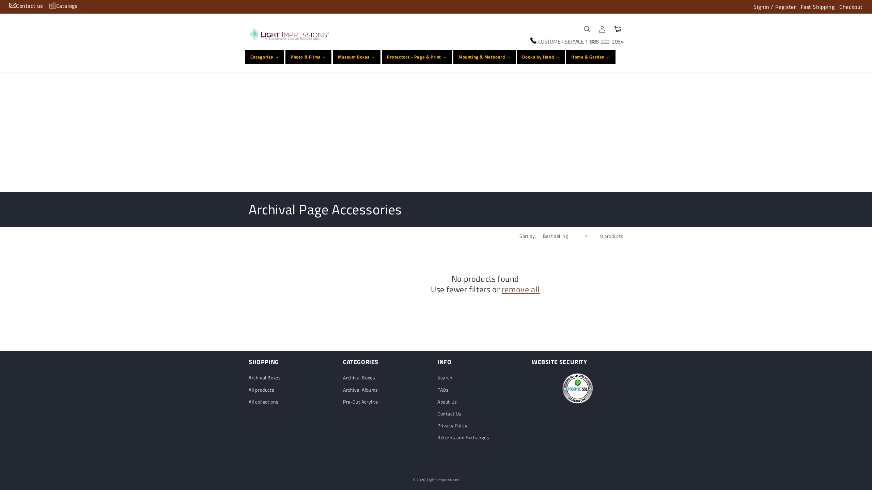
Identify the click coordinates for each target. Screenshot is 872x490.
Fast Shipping (818, 7)
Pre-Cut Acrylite (360, 401)
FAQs (443, 389)
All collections (264, 401)
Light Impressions (443, 480)
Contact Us (449, 413)
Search (445, 377)
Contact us (29, 6)
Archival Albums (360, 389)
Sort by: (527, 236)
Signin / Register (774, 7)
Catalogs (67, 6)
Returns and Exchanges (463, 437)
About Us (447, 401)
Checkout (851, 7)
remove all (521, 289)
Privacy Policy (452, 425)
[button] (587, 29)
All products (261, 389)
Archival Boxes (265, 377)
